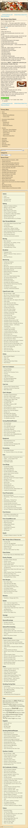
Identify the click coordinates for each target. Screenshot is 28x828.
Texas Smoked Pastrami (9, 234)
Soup (11, 716)
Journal (14, 99)
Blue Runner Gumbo (6, 184)
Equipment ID (6, 122)
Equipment (4, 120)
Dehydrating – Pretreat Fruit (10, 500)
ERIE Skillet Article (8, 389)
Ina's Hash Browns (8, 257)
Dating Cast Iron (7, 370)
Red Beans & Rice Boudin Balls (11, 341)
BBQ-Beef (6, 701)
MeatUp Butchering (8, 279)
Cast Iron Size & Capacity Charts (11, 386)
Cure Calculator (7, 424)
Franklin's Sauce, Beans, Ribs (10, 399)
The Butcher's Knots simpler (10, 287)
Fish (3, 708)
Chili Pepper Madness (9, 468)
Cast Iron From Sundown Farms (11, 372)
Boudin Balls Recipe (8, 298)
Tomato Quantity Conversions (10, 503)
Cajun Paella (7, 301)
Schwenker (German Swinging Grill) (12, 443)
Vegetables (7, 99)
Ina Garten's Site (7, 402)
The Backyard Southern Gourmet (11, 416)
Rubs (20, 712)
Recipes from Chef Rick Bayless (11, 410)
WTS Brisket (6, 530)
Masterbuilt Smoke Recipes (10, 737)
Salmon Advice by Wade (9, 629)
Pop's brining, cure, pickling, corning (12, 242)
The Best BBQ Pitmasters (9, 819)
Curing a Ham (6, 116)
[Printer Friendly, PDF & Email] (5, 98)
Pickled (18, 710)
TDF (16, 716)
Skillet (7, 716)
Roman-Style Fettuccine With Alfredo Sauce (14, 554)
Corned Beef (7, 225)
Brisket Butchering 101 (9, 269)
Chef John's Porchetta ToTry (10, 585)
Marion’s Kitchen (7, 474)
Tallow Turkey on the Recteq (8, 180)
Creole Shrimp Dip (8, 315)
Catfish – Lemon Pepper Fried (11, 458)
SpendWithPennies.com (9, 487)
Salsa (4, 714)
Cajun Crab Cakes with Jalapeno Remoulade (14, 299)
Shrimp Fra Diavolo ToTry (9, 657)
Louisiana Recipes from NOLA (11, 332)
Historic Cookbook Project (10, 788)
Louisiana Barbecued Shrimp (10, 331)
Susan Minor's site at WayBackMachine (13, 434)
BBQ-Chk (11, 701)
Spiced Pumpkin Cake (9, 216)
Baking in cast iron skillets (9, 207)
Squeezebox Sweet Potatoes (10, 679)
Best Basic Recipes (8, 209)
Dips (6, 706)
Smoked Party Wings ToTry (10, 573)
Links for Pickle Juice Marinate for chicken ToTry (13, 166)
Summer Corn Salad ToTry (10, 612)
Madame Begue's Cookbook (10, 794)
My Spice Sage (7, 726)
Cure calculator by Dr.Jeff (9, 426)
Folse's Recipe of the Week (10, 317)
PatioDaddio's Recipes (9, 476)
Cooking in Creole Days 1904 (10, 312)
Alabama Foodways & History (10, 206)
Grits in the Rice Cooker (7, 177)
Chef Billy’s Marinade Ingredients (9, 170)
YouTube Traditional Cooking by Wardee (13, 509)
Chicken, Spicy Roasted (9, 562)
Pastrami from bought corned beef (11, 229)
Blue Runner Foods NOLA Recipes (12, 295)
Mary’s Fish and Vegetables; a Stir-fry (10, 164)
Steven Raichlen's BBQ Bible (10, 415)
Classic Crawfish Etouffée (9, 310)
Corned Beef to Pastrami (9, 527)
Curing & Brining (7, 525)
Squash (13, 716)
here (7, 27)
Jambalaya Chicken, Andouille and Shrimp (13, 323)
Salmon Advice (6, 132)
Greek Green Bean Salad (9, 606)
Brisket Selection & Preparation (11, 271)
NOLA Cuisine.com (8, 334)
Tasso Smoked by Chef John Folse (12, 351)
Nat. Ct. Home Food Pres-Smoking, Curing (13, 688)
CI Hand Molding (7, 369)
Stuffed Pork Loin (8, 528)
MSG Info (4, 143)
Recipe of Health (7, 548)
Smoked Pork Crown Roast (10, 589)
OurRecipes (9, 710)
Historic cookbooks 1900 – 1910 (11, 789)
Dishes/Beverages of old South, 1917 (12, 782)
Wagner (16, 718)
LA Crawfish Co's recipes (9, 327)
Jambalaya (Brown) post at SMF (11, 320)
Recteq (16, 712)
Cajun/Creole (7, 704)
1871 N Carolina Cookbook (10, 769)
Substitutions (5, 146)
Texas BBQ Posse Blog (9, 689)
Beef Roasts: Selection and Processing (12, 266)
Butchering (4, 139)
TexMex (19, 716)
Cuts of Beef (6, 274)
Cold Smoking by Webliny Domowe (12, 736)
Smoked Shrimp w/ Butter (9, 662)
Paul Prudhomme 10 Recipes (10, 335)
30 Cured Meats (7, 423)
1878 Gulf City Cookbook (9, 771)
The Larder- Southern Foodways (11, 800)
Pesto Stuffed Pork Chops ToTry (11, 586)
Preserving (4, 113)
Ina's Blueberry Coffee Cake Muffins (12, 213)
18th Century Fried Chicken (10, 772)
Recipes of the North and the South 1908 (13, 796)
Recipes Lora (7, 411)
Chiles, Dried (7, 359)
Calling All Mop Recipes (9, 524)
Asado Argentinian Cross (9, 440)
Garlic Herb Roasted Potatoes (10, 672)
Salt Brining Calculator (9, 244)
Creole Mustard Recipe (9, 313)
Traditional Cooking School (10, 490)
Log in (5, 196)
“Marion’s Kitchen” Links (7, 175)
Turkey (9, 718)
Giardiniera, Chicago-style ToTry (11, 598)
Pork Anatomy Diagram (9, 280)
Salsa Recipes (7, 362)
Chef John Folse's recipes (10, 309)
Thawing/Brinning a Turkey (10, 247)
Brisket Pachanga (8, 522)
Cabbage (16, 702)
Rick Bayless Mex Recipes (10, 413)
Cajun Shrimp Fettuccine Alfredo (11, 304)
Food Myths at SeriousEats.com (11, 514)
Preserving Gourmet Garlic (10, 501)
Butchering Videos (8, 273)
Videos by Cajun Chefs (9, 821)
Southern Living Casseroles (10, 761)
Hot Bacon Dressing (8, 622)
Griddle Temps (5, 141)
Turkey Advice (6, 134)
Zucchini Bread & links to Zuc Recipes (12, 218)
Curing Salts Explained (9, 429)
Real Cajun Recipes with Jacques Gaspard (13, 340)
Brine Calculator (7, 241)
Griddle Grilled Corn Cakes (10, 673)
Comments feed (7, 199)
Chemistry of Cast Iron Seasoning (11, 388)
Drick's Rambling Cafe (9, 470)
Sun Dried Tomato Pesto (9, 681)
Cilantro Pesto (5, 169)
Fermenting (20, 706)
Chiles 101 (6, 357)
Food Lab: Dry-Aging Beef (10, 543)
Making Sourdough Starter (10, 215)
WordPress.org (7, 200)
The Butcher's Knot (8, 285)
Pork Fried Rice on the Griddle (9, 173)
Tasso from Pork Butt (8, 349)
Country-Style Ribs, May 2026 (8, 167)
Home (3, 11)
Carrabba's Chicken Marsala (10, 559)
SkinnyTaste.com (7, 484)
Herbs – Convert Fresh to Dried (11, 515)
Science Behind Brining (9, 245)
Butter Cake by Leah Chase (10, 210)
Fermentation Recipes (9, 450)
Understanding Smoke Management (12, 694)
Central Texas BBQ (8, 812)
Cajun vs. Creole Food (9, 306)
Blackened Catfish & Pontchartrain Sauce (13, 457)
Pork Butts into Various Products (11, 282)
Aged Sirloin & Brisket (9, 521)
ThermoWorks (7, 727)
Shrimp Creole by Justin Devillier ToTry (12, 345)
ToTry (5, 718)
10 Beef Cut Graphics (9, 262)
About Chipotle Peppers (9, 356)
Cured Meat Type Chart (9, 427)
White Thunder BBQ (8, 822)
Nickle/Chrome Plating (9, 379)
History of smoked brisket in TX (11, 791)
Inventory (6, 373)
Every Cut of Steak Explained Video (12, 276)
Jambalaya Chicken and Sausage (11, 321)
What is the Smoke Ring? (8, 135)
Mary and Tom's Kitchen (10, 1)
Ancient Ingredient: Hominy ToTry (11, 668)
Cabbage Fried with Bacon (10, 670)
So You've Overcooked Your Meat (11, 549)
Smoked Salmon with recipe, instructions (13, 630)
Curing (4, 706)
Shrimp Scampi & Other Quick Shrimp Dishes (14, 660)
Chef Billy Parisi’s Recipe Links (9, 172)
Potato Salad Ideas (8, 610)
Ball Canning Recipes (8, 495)
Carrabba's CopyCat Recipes (10, 394)
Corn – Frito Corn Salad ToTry (10, 603)
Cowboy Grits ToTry (6, 161)
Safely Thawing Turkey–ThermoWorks (12, 572)
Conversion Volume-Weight (8, 119)
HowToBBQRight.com (9, 401)
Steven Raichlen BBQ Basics (10, 745)
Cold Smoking (7, 686)
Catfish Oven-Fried (8, 460)
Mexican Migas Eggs (6, 178)
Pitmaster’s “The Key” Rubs (9, 131)
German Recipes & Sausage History (12, 786)
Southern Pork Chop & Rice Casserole (12, 762)
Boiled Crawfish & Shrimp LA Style (11, 296)
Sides (18, 99)
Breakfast (13, 702)
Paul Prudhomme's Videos (10, 338)
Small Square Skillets (8, 381)
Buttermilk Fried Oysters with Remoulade (13, 642)
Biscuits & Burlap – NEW (9, 293)
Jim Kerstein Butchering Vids (10, 277)
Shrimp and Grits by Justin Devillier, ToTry (13, 343)
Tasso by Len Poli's (8, 348)
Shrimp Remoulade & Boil (9, 659)
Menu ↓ (24, 11)
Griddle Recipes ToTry (7, 186)
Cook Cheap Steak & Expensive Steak (12, 223)
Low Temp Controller (8, 442)
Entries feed (6, 197)
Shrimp (20, 714)
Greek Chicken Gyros (9, 564)
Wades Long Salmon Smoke (10, 635)
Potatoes (4, 712)
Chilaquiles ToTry (8, 252)
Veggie (21, 99)
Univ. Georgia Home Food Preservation (13, 507)
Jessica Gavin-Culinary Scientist (11, 473)
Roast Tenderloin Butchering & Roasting (13, 231)
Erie (8, 706)
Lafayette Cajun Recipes (9, 329)
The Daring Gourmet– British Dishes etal (13, 488)
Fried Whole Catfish (8, 461)
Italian (10, 708)
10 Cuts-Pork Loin (8, 263)
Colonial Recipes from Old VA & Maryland (13, 778)
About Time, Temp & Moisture (9, 129)
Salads (23, 712)
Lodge (20, 708)
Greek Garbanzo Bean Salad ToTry (12, 604)
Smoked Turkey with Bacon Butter (11, 575)
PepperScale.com (8, 546)
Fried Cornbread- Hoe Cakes (10, 755)
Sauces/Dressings (12, 714)
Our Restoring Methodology (10, 378)
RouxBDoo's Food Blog (9, 480)
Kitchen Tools (6, 123)
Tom (14, 21)
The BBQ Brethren (8, 692)
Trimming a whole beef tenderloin (11, 236)
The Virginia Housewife (9, 802)
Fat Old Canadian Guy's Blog (10, 471)
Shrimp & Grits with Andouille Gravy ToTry (13, 656)
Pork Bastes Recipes (8, 588)
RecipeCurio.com (8, 479)
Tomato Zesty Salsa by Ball (10, 506)
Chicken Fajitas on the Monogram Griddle (11, 187)
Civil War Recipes (8, 777)
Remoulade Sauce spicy (9, 624)
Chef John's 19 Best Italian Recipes (12, 397)
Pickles (22, 710)
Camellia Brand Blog (8, 466)
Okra (4, 710)
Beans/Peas (8, 702)
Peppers (15, 710)
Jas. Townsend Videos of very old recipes (13, 452)
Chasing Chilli (7, 541)
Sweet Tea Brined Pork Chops (10, 591)
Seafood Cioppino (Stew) (9, 654)
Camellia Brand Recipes (9, 307)
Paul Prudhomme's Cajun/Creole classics (13, 337)
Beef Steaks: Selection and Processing (12, 268)
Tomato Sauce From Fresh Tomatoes (12, 504)
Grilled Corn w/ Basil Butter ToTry (11, 676)
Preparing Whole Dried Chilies (10, 361)
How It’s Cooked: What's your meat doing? (13, 545)
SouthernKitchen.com (9, 485)
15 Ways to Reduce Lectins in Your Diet (13, 535)
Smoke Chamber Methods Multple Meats (13, 740)
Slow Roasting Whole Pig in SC (11, 818)
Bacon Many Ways (8, 582)
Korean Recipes (7, 405)
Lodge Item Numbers (8, 376)
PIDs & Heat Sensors (7, 125)
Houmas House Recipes (9, 318)
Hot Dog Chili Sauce (8, 226)
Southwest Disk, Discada (9, 445)
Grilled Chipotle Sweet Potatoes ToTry (12, 675)
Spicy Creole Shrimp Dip (9, 346)
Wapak (19, 718)
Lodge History (7, 375)
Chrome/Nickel (19, 704)
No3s (22, 708)
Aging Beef (4, 138)
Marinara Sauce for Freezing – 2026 (10, 159)
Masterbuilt (6, 724)
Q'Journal (10, 712)
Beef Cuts (6, 265)
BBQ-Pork (17, 701)
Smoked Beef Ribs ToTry (9, 232)
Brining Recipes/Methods (8, 115)
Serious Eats (7, 482)
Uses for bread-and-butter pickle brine (10, 162)
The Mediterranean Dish (9, 418)
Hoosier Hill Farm (8, 723)
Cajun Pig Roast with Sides (10, 303)
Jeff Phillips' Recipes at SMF (10, 404)
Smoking (4, 128)
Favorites (12, 706)
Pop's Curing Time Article (9, 432)
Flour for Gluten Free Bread (10, 212)
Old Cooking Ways (6, 144)
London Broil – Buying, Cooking (11, 228)
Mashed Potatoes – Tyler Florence (11, 678)
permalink (6, 100)
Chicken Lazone (7, 561)
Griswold (7, 708)
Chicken (14, 704)
